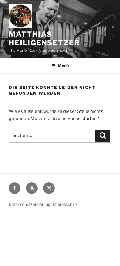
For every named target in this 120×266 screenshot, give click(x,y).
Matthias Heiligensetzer (44, 38)
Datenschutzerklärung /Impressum (41, 204)
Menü (63, 65)
